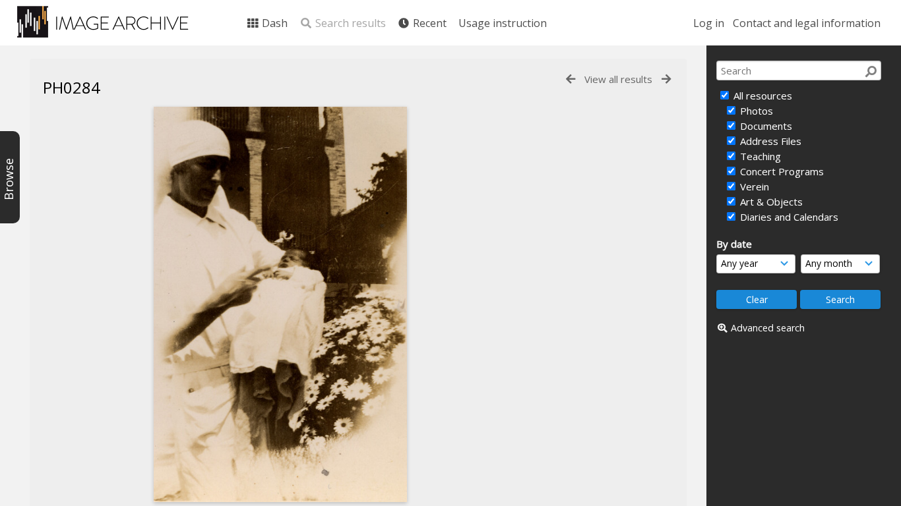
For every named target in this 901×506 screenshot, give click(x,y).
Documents (764, 125)
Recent (428, 23)
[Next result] (666, 79)
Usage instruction (502, 23)
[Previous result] (570, 79)
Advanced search (768, 328)
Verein (753, 186)
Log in (708, 23)
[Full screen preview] (280, 304)
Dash (273, 23)
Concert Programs (780, 171)
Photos (755, 110)
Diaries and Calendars (787, 216)
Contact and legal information (807, 23)
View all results (618, 79)
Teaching (759, 156)
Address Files (769, 141)
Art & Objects (770, 201)
